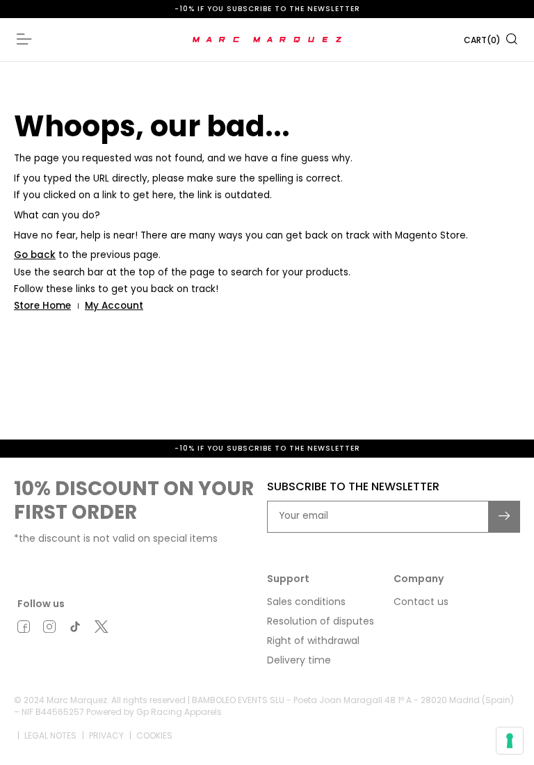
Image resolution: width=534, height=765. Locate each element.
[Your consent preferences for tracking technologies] (509, 740)
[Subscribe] (505, 517)
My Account (114, 305)
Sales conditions (306, 602)
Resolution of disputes (320, 621)
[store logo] (267, 39)
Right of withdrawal (313, 640)
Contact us (421, 602)
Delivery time (299, 660)
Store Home (42, 305)
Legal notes (50, 735)
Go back (35, 254)
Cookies (154, 735)
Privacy (106, 735)
